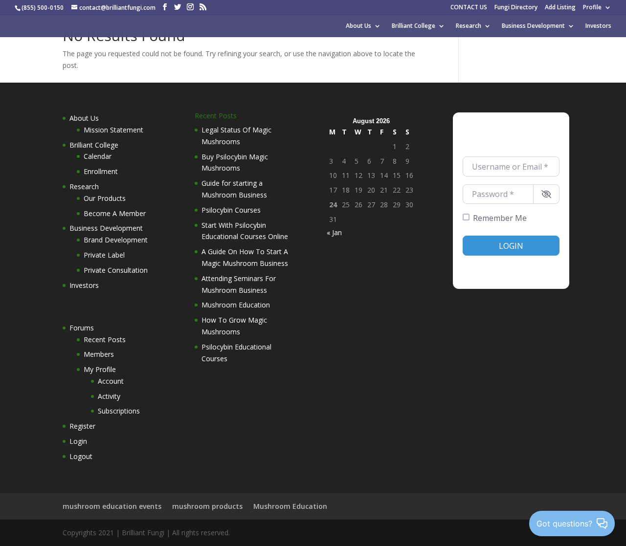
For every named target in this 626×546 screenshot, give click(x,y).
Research (468, 26)
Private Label (104, 255)
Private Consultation (116, 270)
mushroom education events (112, 506)
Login (78, 441)
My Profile (100, 369)
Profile (592, 7)
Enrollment (101, 171)
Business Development (533, 26)
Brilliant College (413, 26)
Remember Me (500, 218)
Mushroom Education (235, 304)
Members (99, 354)
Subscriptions (119, 410)
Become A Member (115, 213)
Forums (81, 327)
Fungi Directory (515, 7)
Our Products (105, 198)
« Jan (334, 232)
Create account (484, 265)
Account (111, 381)
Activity (109, 396)
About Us (358, 26)
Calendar (98, 156)
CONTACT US (468, 7)
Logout (80, 456)
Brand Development (116, 239)
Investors (598, 26)
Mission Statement (113, 129)
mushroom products (207, 506)
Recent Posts (105, 339)
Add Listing (560, 7)
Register (82, 426)
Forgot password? (533, 265)
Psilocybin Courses (231, 210)
